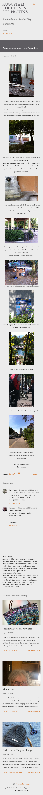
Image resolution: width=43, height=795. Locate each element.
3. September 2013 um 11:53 (28, 490)
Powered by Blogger (22, 784)
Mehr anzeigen (34, 651)
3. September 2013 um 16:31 (27, 508)
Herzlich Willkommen (10, 34)
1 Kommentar (14, 651)
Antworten (14, 503)
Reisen (12, 474)
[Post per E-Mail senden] (19, 474)
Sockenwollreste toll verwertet (17, 628)
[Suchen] (34, 3)
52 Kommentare (15, 772)
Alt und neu (8, 689)
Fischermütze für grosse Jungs (17, 750)
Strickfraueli (13, 490)
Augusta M (12, 508)
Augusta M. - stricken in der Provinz (15, 8)
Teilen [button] (35, 474)
